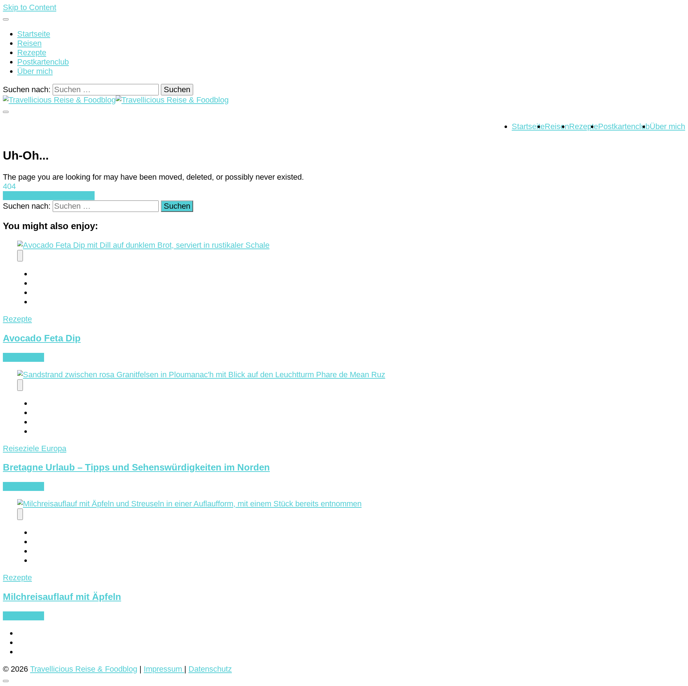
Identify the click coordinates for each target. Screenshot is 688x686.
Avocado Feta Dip (42, 338)
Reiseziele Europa (34, 448)
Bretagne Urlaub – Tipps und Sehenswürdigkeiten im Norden (136, 467)
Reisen (29, 43)
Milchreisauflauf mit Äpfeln (62, 597)
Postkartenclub (43, 61)
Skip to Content (29, 7)
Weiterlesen (23, 357)
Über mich (35, 71)
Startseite (33, 33)
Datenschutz (210, 668)
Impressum (164, 668)
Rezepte (31, 52)
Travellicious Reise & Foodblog (83, 668)
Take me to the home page (49, 195)
